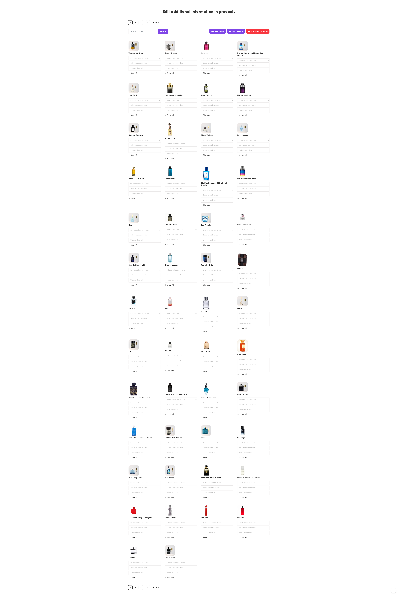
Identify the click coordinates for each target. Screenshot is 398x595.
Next (155, 22)
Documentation (236, 31)
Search (163, 31)
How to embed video (259, 31)
